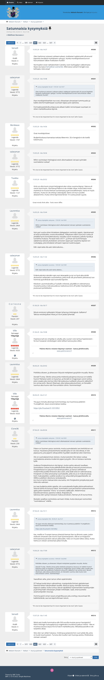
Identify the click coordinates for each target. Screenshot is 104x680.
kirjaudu (94, 12)
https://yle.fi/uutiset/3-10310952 (47, 408)
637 (51, 43)
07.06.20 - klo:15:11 (40, 511)
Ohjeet (70, 676)
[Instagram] (52, 670)
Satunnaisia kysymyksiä (27, 28)
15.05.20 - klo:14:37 (40, 49)
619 (26, 43)
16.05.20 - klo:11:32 (40, 257)
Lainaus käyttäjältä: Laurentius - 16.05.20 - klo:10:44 (52, 265)
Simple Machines (25, 676)
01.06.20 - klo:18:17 (40, 305)
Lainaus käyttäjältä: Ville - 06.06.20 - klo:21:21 (50, 519)
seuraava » (20, 35)
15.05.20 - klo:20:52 (40, 179)
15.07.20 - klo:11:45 (40, 615)
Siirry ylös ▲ (94, 676)
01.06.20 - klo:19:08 (40, 332)
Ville (15, 330)
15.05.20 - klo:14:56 (40, 126)
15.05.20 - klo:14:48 (40, 79)
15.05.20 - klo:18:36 (40, 153)
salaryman (15, 77)
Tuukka (14, 178)
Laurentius (15, 210)
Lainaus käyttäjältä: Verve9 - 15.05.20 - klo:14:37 (51, 87)
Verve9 (15, 48)
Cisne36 (15, 428)
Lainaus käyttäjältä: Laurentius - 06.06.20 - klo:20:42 (52, 559)
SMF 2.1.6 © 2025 (11, 676)
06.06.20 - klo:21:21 (40, 395)
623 (44, 43)
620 (30, 43)
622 (40, 43)
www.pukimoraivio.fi (64, 351)
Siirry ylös (11, 644)
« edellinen (10, 35)
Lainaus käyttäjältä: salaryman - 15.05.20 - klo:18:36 (52, 220)
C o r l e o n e (15, 304)
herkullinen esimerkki (54, 67)
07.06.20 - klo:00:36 (40, 430)
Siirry (66, 657)
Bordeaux (14, 125)
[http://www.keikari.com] (15, 356)
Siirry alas (11, 43)
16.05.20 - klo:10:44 (40, 212)
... (23, 43)
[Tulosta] (96, 42)
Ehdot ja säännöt (81, 676)
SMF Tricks (16, 675)
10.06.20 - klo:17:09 (40, 550)
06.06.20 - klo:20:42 (40, 366)
